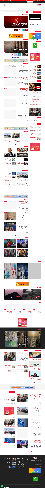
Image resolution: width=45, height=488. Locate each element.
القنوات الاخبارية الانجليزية (22, 463)
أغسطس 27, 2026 (24, 79)
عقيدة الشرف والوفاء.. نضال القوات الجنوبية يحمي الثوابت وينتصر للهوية (8, 370)
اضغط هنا (13, 32)
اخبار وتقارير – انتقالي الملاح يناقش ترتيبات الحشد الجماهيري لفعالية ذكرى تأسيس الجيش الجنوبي (35, 112)
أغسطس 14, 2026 (38, 370)
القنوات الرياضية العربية (22, 465)
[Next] (15, 123)
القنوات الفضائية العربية (18, 458)
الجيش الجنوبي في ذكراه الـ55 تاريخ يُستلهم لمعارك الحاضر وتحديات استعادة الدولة (23, 66)
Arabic (4, 487)
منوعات (37, 9)
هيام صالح (27, 79)
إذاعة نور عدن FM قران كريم (20, 50)
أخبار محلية (5, 433)
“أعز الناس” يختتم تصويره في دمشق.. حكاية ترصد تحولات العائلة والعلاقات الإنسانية (33, 134)
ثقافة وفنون (19, 461)
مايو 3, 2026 (10, 160)
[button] (2, 486)
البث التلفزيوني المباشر (22, 460)
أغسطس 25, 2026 (10, 312)
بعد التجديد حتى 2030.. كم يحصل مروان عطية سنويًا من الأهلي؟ (27, 0)
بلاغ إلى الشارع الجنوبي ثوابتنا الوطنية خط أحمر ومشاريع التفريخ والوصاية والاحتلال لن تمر (33, 70)
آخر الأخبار (27, 458)
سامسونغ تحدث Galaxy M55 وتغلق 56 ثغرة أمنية (12, 298)
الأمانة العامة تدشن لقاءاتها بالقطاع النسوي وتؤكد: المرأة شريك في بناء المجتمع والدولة (23, 112)
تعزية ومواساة (22, 158)
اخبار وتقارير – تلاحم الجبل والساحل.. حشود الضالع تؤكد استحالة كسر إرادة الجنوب (33, 73)
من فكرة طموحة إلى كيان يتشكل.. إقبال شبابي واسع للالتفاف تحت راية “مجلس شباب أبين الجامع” (7, 159)
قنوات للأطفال (18, 465)
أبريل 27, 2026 (22, 165)
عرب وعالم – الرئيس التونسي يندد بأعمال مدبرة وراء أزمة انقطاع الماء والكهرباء (7, 177)
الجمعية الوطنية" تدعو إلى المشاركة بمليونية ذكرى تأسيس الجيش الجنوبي (7, 180)
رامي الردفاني (26, 51)
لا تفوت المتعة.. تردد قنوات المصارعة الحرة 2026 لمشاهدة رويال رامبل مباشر (33, 66)
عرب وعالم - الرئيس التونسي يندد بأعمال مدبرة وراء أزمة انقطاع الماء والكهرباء (11, 0)
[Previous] (16, 123)
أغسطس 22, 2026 (38, 360)
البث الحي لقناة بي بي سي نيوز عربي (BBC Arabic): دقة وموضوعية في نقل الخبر (19, 24)
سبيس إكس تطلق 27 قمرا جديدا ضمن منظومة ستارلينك (33, 298)
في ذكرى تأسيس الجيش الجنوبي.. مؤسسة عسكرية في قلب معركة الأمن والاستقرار (7, 366)
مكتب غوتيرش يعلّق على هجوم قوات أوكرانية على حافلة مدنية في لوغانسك (7, 173)
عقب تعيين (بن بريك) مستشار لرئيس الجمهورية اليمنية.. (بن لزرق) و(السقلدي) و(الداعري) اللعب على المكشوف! (35, 379)
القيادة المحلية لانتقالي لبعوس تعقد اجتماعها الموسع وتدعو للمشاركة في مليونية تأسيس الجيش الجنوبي (24, 140)
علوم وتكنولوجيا (39, 9)
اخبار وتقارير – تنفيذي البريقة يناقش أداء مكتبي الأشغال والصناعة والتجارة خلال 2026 (20, 366)
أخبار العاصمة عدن (5, 77)
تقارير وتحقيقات (35, 110)
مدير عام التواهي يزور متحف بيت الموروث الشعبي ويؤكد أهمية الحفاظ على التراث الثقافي (33, 127)
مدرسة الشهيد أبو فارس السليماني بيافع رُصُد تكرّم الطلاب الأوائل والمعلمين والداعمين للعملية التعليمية (23, 154)
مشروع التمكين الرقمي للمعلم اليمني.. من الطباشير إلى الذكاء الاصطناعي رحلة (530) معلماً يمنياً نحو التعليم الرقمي (35, 369)
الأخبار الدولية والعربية (5, 442)
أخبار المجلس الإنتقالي (27, 463)
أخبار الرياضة (18, 440)
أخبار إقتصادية (5, 201)
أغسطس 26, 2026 (39, 312)
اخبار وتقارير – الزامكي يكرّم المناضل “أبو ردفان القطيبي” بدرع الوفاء (20, 370)
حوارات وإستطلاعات (31, 366)
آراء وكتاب (27, 459)
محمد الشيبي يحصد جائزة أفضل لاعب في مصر (22, 255)
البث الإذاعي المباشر (23, 458)
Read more (27, 75)
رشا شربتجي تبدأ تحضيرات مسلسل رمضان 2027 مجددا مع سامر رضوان (33, 130)
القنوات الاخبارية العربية (22, 464)
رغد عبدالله (27, 180)
